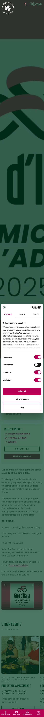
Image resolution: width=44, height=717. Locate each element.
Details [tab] (22, 314)
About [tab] (36, 314)
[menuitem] (33, 4)
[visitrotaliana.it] (7, 7)
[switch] (37, 365)
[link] (26, 4)
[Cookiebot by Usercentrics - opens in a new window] (31, 307)
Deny (22, 407)
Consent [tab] (8, 314)
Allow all (22, 391)
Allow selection (22, 399)
